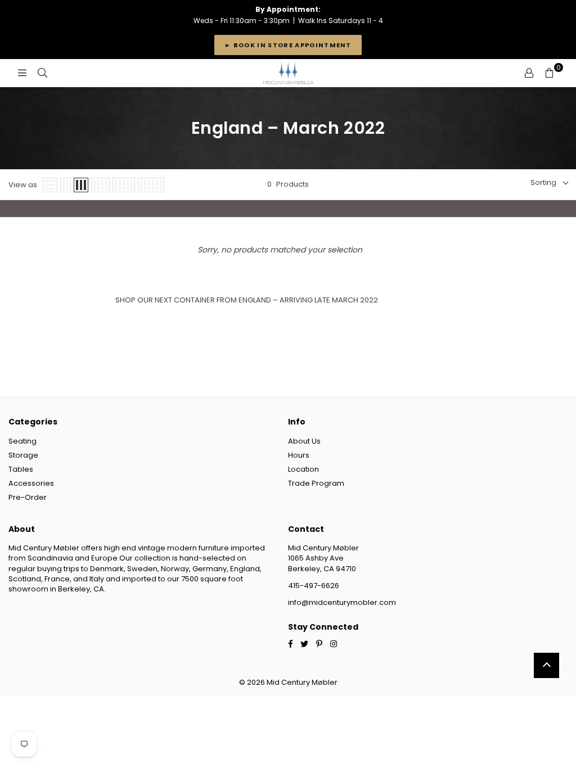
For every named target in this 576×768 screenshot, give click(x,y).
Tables (20, 469)
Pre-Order (27, 497)
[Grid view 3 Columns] (81, 185)
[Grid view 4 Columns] (100, 185)
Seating (22, 441)
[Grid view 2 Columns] (65, 185)
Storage (23, 455)
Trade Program (316, 483)
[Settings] (529, 73)
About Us (304, 441)
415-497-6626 (313, 585)
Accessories (31, 483)
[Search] (42, 73)
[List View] (50, 185)
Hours (298, 455)
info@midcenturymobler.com (342, 602)
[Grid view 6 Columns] (151, 185)
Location (303, 469)
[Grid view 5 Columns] (123, 185)
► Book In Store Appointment (288, 44)
